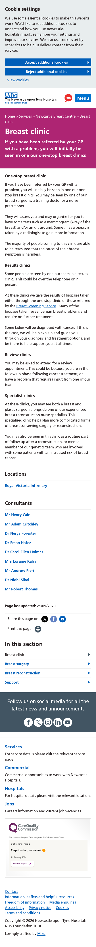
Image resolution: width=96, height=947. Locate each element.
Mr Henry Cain (17, 514)
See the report (20, 864)
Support (12, 682)
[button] (68, 98)
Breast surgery (17, 664)
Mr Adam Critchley (21, 524)
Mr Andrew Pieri (19, 570)
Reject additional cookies (46, 71)
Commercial (17, 767)
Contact (11, 891)
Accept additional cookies (46, 62)
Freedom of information (25, 902)
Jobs (9, 804)
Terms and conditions (22, 913)
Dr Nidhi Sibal (17, 579)
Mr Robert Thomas (21, 589)
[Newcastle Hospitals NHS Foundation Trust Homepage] (31, 98)
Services (13, 746)
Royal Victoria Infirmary (26, 485)
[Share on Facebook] (53, 618)
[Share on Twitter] (44, 618)
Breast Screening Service (36, 306)
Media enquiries (62, 902)
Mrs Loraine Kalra (20, 561)
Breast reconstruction (22, 673)
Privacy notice (40, 907)
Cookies (62, 907)
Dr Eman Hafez (18, 542)
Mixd (41, 933)
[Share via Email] (62, 618)
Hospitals (14, 788)
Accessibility (14, 907)
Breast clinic (14, 654)
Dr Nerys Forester (20, 533)
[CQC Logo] (24, 831)
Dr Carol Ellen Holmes (24, 551)
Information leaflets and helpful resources (39, 897)
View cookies (18, 80)
